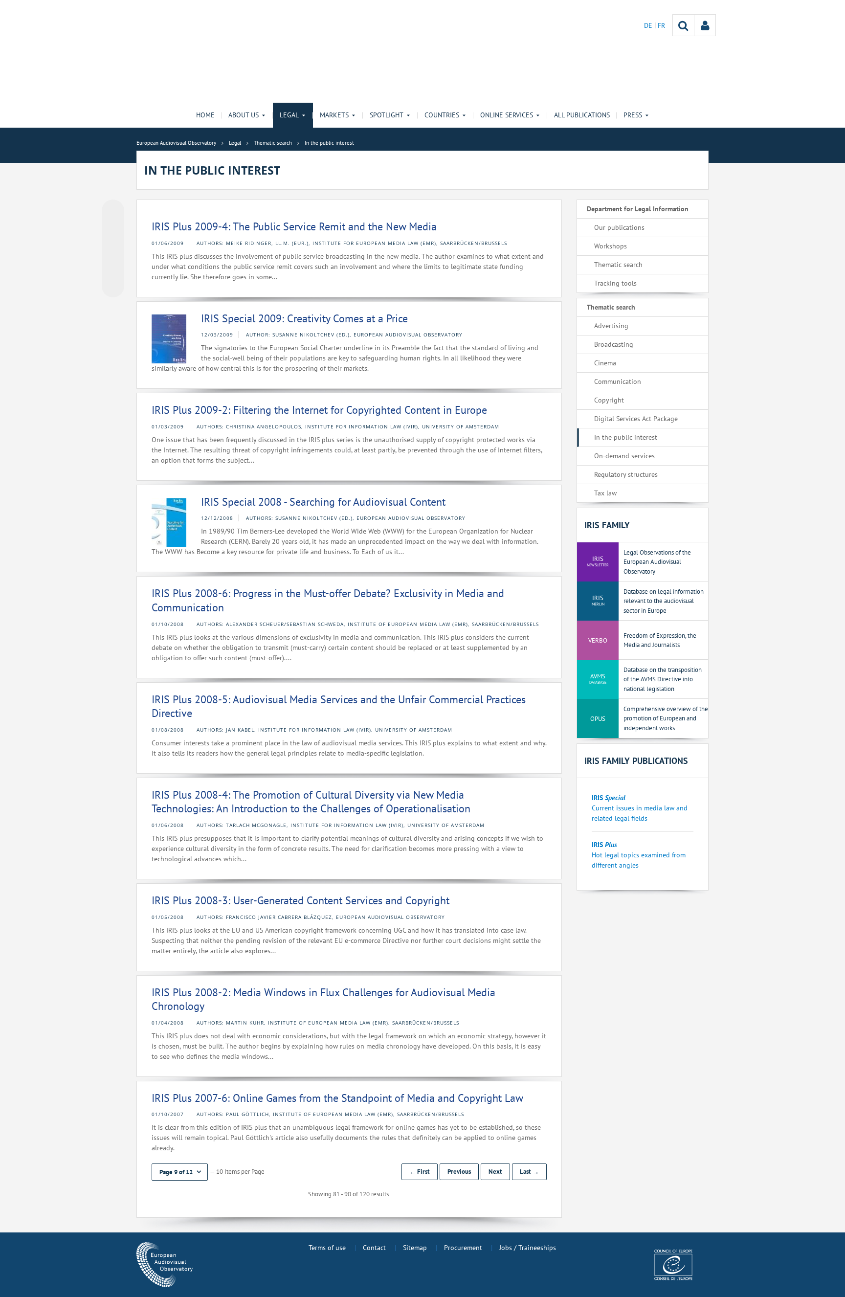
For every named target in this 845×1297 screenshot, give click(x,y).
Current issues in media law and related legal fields (640, 808)
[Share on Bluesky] (113, 211)
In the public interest (625, 437)
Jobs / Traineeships (527, 1247)
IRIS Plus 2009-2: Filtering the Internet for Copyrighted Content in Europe (319, 410)
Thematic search (618, 264)
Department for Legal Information (638, 208)
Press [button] (632, 115)
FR (661, 25)
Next (495, 1171)
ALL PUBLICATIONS (582, 115)
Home (205, 115)
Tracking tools (615, 283)
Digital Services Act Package (636, 418)
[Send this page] (113, 286)
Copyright (609, 400)
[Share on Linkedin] (113, 267)
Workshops (610, 246)
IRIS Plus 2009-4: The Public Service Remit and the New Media (294, 226)
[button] (180, 1172)
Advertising (611, 325)
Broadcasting (613, 344)
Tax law (605, 493)
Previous (459, 1171)
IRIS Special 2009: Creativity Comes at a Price (304, 318)
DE (649, 25)
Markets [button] (334, 115)
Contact (374, 1247)
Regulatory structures (626, 474)
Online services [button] (506, 115)
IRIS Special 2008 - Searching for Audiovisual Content (323, 502)
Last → (529, 1171)
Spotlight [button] (386, 115)
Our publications (619, 227)
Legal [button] (289, 115)
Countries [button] (441, 115)
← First (419, 1171)
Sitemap (415, 1247)
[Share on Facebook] (113, 249)
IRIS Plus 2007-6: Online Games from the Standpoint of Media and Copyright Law (337, 1098)
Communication (617, 381)
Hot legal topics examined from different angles (639, 855)
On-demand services (624, 455)
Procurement (463, 1247)
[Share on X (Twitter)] (113, 230)
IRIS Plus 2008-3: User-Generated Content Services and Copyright (300, 900)
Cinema (605, 362)
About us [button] (243, 115)
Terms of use (327, 1247)
